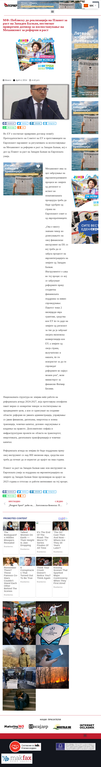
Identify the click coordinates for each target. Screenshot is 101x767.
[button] (52, 11)
